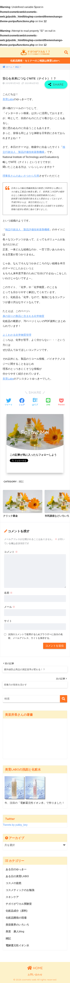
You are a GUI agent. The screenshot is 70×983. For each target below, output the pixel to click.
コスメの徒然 (13, 883)
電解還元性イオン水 (17, 945)
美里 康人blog (15, 931)
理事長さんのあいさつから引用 (21, 175)
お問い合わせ (35, 974)
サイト (8, 621)
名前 (8, 592)
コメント (11, 551)
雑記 (21, 481)
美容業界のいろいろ (17, 924)
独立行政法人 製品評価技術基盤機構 (27, 229)
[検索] (63, 698)
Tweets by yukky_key (15, 824)
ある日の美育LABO (17, 876)
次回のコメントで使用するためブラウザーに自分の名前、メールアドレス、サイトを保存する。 (35, 636)
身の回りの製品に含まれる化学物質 (23, 316)
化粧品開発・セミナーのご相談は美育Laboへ (35, 60)
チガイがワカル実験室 (19, 903)
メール (9, 606)
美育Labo (8, 99)
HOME (37, 968)
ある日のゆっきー (16, 869)
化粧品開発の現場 (16, 917)
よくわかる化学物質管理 (17, 334)
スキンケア (12, 897)
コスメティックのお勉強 (20, 890)
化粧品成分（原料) (16, 910)
